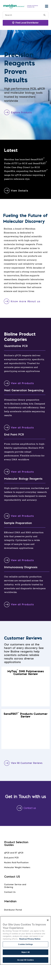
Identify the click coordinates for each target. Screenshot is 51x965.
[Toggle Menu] (46, 6)
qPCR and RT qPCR (13, 853)
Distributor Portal (13, 910)
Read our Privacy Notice (29, 939)
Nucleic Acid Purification (16, 862)
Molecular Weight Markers (17, 867)
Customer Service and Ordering (15, 885)
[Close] (48, 920)
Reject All (25, 952)
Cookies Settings (25, 944)
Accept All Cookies (25, 960)
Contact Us (10, 892)
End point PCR (11, 857)
